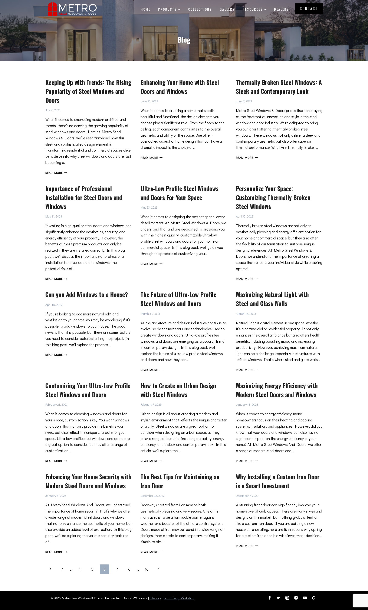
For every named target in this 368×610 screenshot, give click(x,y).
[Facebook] (269, 598)
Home (145, 9)
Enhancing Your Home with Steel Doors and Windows (180, 87)
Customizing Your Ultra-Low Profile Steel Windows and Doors (88, 390)
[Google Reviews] (314, 598)
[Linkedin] (296, 598)
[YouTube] (305, 598)
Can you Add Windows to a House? (86, 294)
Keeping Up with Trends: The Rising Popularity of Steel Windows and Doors (88, 91)
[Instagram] (287, 598)
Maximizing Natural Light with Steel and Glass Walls (272, 299)
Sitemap (155, 598)
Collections (200, 9)
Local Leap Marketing (179, 598)
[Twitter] (278, 598)
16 (146, 569)
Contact (309, 8)
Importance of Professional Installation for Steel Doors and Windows (83, 197)
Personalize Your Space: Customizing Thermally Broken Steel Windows (273, 197)
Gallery (227, 9)
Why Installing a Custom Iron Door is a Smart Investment (277, 481)
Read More (56, 173)
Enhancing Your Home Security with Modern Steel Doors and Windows (88, 481)
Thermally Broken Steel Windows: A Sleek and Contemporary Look (279, 87)
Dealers (281, 9)
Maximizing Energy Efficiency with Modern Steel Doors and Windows (277, 390)
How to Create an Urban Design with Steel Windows (178, 390)
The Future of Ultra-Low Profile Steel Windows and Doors (178, 299)
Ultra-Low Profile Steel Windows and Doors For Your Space (179, 193)
